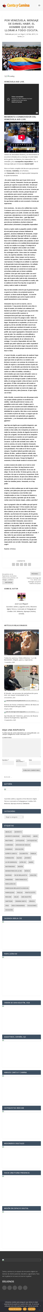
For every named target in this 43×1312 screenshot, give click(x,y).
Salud (16, 897)
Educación (19, 849)
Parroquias (9, 892)
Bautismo (9, 840)
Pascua (19, 892)
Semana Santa (20, 901)
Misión (20, 866)
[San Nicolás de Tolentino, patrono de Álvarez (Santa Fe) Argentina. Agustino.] (21, 712)
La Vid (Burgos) (11, 862)
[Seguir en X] (9, 1288)
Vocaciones (32, 905)
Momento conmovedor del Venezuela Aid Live (20, 118)
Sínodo (32, 901)
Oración (33, 875)
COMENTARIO (7, 737)
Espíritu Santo (11, 853)
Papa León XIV (10, 884)
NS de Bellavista (20, 875)
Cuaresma (9, 845)
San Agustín (26, 897)
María (31, 862)
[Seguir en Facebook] (4, 1288)
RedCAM (8, 897)
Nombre (5, 760)
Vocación (9, 910)
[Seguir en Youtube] (25, 1288)
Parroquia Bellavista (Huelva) (16, 888)
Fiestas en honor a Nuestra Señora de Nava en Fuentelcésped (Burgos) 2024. (21, 705)
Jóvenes (28, 858)
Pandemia (9, 879)
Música (27, 871)
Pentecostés (30, 892)
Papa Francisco (21, 879)
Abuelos (8, 832)
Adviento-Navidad (12, 836)
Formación (9, 858)
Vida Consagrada (18, 905)
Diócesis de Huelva (23, 845)
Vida (7, 905)
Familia (33, 853)
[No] (40, 1306)
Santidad (8, 901)
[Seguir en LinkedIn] (20, 1288)
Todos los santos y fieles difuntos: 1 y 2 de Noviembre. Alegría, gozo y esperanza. (20, 659)
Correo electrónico (20, 760)
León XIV (23, 862)
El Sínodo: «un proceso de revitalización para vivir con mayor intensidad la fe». (21, 694)
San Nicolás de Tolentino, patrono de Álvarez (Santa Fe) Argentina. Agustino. (21, 717)
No (25, 1309)
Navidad (8, 875)
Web (30, 760)
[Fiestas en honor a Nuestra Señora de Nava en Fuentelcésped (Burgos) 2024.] (21, 701)
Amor (35, 836)
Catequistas (32, 840)
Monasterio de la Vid (13, 871)
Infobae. (13, 549)
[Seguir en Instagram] (15, 1288)
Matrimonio (10, 866)
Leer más (32, 1309)
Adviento (18, 832)
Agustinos (26, 836)
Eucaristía (24, 853)
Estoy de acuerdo (15, 1309)
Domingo (8, 849)
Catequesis (20, 840)
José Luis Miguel (19, 34)
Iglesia (19, 858)
